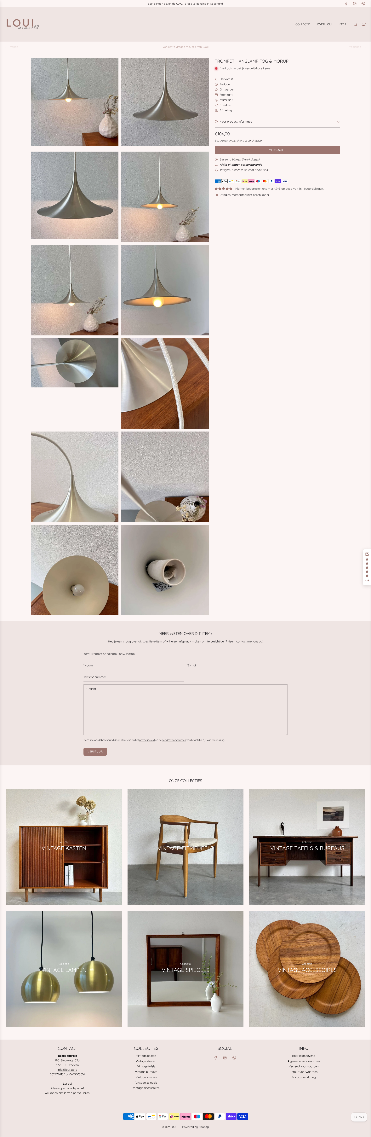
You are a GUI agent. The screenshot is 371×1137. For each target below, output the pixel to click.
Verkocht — (245, 68)
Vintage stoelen (146, 1061)
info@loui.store (67, 1069)
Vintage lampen (146, 1077)
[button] (367, 567)
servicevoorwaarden (174, 739)
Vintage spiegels (146, 1082)
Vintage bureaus (146, 1072)
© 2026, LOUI (169, 1127)
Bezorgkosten (223, 140)
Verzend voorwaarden (304, 1066)
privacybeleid (147, 739)
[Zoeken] (355, 24)
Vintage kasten (146, 1056)
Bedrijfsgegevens (303, 1056)
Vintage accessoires (146, 1088)
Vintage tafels (146, 1066)
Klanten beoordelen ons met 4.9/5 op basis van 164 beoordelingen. (279, 188)
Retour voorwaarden (304, 1072)
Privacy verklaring (304, 1077)
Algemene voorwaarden (304, 1061)
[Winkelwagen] (364, 24)
